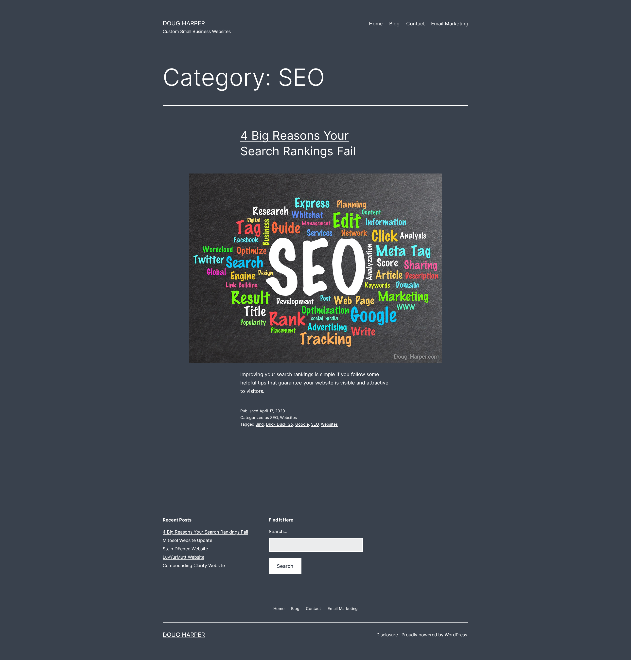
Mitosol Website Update (187, 540)
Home (376, 24)
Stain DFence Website (185, 548)
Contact (415, 24)
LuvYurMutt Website (183, 557)
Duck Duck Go (279, 424)
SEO (274, 417)
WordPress (456, 634)
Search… (278, 531)
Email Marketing (449, 24)
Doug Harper (184, 23)
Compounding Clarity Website (194, 565)
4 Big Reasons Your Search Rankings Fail (205, 532)
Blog (394, 24)
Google (302, 424)
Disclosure (387, 634)
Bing (260, 424)
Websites (288, 417)
